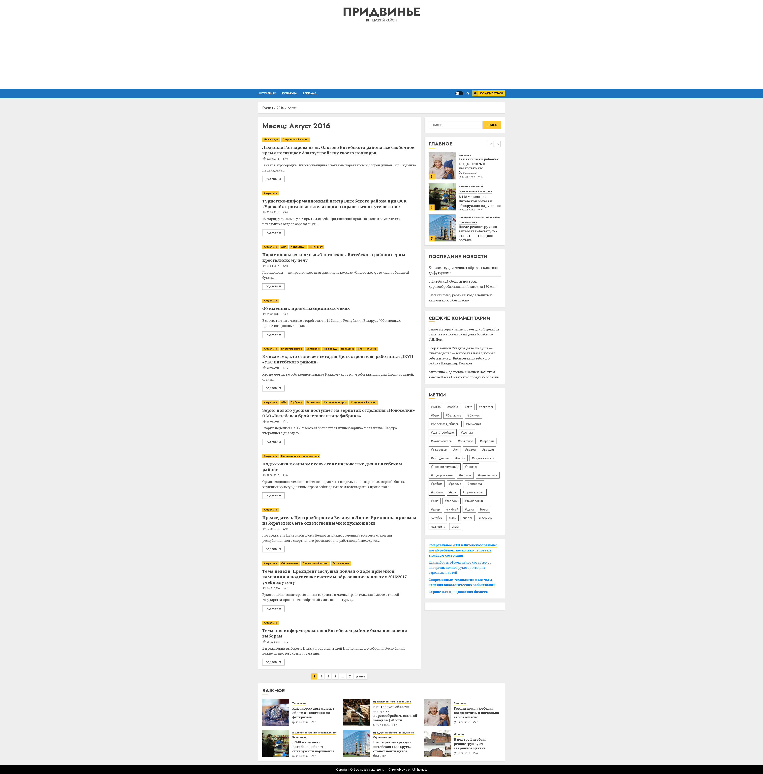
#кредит (488, 449)
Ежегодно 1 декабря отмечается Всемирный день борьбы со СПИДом (464, 334)
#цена (469, 509)
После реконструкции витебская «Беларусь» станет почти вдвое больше (478, 233)
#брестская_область (445, 424)
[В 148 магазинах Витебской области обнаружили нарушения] (442, 196)
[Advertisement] (381, 55)
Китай (452, 518)
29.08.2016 (273, 314)
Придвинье (381, 11)
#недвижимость (483, 458)
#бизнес (473, 415)
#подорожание (442, 475)
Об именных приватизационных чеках (306, 308)
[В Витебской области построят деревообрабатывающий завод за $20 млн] (356, 712)
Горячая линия (468, 191)
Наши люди (271, 139)
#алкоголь (486, 407)
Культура (289, 93)
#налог (460, 458)
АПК (283, 247)
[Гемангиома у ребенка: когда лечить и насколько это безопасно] (442, 165)
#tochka (452, 407)
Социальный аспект (295, 139)
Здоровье (465, 155)
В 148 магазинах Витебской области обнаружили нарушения (480, 201)
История (459, 734)
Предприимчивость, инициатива (479, 217)
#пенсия (471, 466)
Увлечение (299, 703)
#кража (470, 449)
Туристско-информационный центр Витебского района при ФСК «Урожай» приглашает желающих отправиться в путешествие (334, 203)
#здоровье (439, 449)
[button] (467, 93)
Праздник (347, 349)
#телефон (451, 501)
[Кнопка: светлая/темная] (459, 93)
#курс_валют (440, 458)
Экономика (485, 191)
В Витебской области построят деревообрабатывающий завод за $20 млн (463, 284)
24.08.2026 (468, 177)
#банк (435, 415)
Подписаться (491, 93)
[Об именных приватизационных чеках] (339, 301)
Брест (484, 509)
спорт (455, 526)
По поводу (315, 247)
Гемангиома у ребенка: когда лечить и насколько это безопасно (479, 166)
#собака (437, 492)
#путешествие (487, 475)
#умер (435, 509)
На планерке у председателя (300, 456)
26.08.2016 (273, 588)
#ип (456, 449)
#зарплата (487, 441)
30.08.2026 (302, 722)
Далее (360, 676)
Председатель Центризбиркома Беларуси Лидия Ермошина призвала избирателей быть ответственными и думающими (339, 520)
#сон (452, 492)
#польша (465, 475)
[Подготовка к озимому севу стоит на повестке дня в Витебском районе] (339, 456)
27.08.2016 (273, 475)
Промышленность (384, 701)
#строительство (473, 492)
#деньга (467, 432)
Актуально (267, 93)
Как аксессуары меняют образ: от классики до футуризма (313, 713)
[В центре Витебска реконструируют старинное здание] (437, 743)
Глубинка (296, 402)
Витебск (436, 518)
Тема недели (340, 563)
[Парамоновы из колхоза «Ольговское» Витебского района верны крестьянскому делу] (339, 247)
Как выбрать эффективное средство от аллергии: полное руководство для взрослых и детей (460, 567)
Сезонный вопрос (335, 402)
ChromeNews (397, 769)
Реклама (310, 93)
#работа (437, 483)
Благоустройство (291, 349)
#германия (473, 424)
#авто (468, 407)
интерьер (485, 518)
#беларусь (453, 415)
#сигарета (474, 483)
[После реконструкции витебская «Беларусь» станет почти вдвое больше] (442, 227)
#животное (465, 441)
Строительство (367, 349)
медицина (438, 526)
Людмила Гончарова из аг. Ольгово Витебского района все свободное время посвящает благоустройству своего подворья (338, 150)
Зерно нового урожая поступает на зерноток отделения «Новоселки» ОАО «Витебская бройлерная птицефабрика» (338, 413)
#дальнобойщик (442, 432)
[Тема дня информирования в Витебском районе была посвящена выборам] (339, 623)
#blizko (436, 407)
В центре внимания (471, 186)
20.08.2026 (302, 756)
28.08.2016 (273, 421)
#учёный (452, 509)
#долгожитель (441, 441)
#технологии (474, 501)
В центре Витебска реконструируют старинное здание (470, 744)
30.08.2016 (273, 159)
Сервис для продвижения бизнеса (458, 592)
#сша (434, 501)
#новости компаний (444, 466)
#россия (455, 483)
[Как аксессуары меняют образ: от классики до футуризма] (275, 712)
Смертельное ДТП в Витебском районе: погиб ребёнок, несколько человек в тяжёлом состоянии (463, 550)
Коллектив (313, 349)
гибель (468, 518)
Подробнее (273, 179)
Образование (289, 563)
